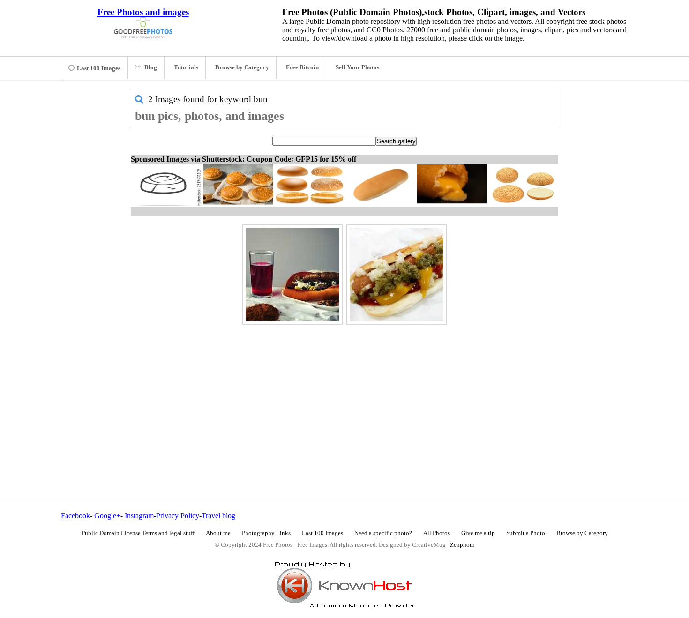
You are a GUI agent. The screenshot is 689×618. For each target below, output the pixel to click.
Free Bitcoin (302, 67)
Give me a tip (478, 533)
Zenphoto (462, 545)
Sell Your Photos (357, 67)
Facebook (75, 516)
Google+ (107, 516)
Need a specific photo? (383, 533)
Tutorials (186, 67)
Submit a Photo (525, 533)
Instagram (139, 516)
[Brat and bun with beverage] (292, 274)
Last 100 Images (98, 68)
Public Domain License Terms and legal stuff (138, 533)
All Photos (436, 533)
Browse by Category (242, 67)
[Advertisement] (344, 393)
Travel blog (218, 516)
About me (218, 533)
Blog (150, 67)
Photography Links (266, 533)
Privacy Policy (177, 516)
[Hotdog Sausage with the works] (396, 274)
